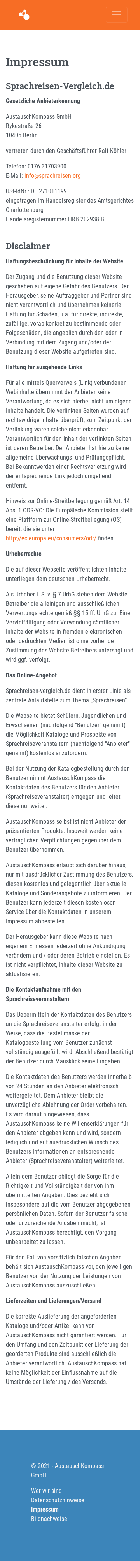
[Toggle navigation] (117, 15)
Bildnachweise (49, 1518)
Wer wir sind (46, 1490)
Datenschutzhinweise (57, 1500)
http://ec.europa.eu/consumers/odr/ (51, 538)
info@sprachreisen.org (52, 175)
